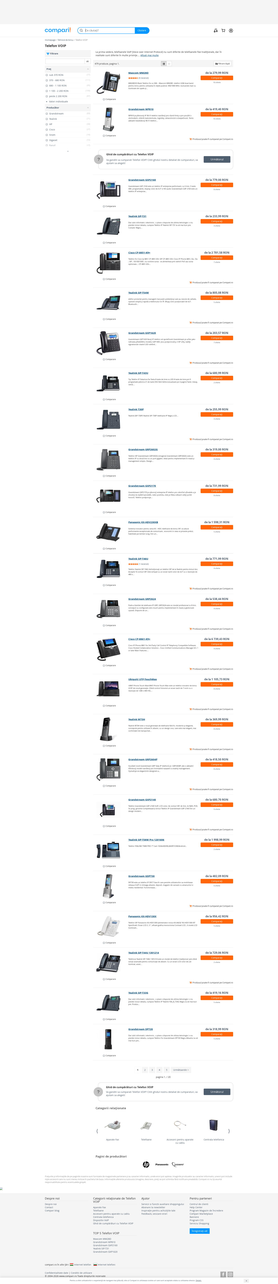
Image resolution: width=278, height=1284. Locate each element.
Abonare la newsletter (153, 1207)
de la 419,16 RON (216, 993)
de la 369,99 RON (216, 719)
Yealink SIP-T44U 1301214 (143, 952)
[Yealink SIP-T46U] (110, 569)
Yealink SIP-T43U (138, 373)
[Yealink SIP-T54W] (110, 303)
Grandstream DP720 (140, 1029)
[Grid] (169, 63)
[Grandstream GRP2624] (110, 609)
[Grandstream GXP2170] (110, 496)
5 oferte (217, 302)
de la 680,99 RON (216, 373)
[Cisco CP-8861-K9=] (110, 649)
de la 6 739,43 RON (216, 639)
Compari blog (52, 1210)
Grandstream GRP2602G (143, 449)
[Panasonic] (162, 1164)
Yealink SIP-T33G (138, 992)
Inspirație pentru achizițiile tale (158, 1210)
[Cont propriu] (231, 30)
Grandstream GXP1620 (142, 333)
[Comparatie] (216, 30)
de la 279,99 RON (216, 73)
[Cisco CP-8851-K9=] (110, 263)
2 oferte (217, 382)
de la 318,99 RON (216, 1029)
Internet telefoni (106, 1264)
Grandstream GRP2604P (142, 759)
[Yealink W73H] (110, 729)
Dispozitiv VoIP (101, 1220)
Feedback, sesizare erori (154, 1213)
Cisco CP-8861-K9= (139, 639)
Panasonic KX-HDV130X (142, 916)
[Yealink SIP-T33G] (110, 1003)
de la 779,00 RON (216, 180)
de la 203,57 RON (216, 333)
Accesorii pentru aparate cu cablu (180, 1141)
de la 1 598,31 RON (216, 522)
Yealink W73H (136, 719)
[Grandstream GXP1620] (110, 343)
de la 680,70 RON (216, 799)
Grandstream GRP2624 (142, 599)
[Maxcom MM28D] (110, 83)
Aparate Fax (112, 1139)
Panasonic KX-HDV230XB (143, 522)
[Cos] (223, 30)
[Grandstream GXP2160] (110, 190)
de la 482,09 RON (216, 876)
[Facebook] (223, 1274)
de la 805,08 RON (216, 293)
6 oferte (217, 885)
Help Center (196, 1207)
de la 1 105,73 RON (216, 679)
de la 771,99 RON (216, 559)
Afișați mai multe (149, 55)
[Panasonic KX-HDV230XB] (110, 532)
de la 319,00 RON (216, 449)
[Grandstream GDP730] (110, 886)
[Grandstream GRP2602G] (110, 460)
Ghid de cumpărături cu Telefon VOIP (130, 154)
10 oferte (217, 82)
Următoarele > (181, 1069)
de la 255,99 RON (216, 409)
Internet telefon (82, 1264)
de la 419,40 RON (216, 109)
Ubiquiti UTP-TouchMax (142, 679)
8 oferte (217, 189)
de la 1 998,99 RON (216, 840)
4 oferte (217, 459)
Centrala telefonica (214, 1139)
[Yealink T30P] (110, 420)
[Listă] (164, 63)
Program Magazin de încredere (206, 1210)
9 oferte (217, 809)
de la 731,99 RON (216, 486)
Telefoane (146, 1139)
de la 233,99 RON (216, 216)
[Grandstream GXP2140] (110, 810)
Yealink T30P (136, 409)
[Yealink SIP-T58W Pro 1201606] (110, 850)
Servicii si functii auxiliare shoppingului (162, 1204)
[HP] (146, 1164)
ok (87, 61)
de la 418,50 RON (216, 759)
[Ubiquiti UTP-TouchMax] (110, 689)
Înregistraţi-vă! (200, 1230)
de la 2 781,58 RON (216, 252)
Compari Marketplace (201, 1213)
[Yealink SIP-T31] (110, 226)
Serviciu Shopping (199, 1223)
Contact (49, 1207)
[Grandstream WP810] (110, 119)
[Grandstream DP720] (110, 1039)
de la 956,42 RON (216, 916)
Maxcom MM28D (138, 73)
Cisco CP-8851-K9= (139, 252)
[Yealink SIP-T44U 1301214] (110, 963)
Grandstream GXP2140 (142, 799)
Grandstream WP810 (140, 109)
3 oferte (217, 226)
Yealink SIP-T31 (137, 216)
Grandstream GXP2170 (142, 485)
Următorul (217, 159)
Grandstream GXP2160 (142, 180)
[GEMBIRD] (177, 1164)
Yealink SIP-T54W (138, 292)
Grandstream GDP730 (141, 876)
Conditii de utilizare (81, 1272)
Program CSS (197, 1220)
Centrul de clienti (199, 1204)
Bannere (194, 1216)
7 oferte (217, 262)
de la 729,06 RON (216, 953)
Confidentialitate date (56, 1272)
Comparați (216, 77)
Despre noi (51, 1204)
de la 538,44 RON (216, 599)
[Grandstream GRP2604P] (110, 770)
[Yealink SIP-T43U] (110, 383)
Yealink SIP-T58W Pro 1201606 (146, 839)
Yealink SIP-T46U (138, 558)
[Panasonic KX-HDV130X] (110, 926)
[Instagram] (230, 1274)
